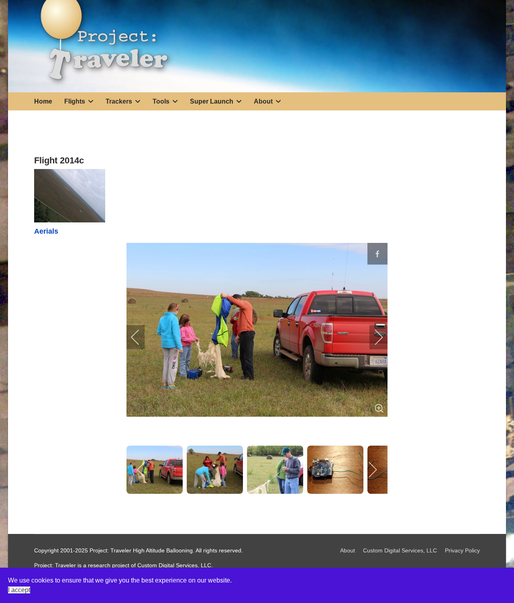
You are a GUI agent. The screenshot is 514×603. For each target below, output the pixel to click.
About (347, 550)
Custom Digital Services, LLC (400, 550)
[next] (373, 337)
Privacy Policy (462, 550)
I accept (19, 590)
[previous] (140, 337)
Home (43, 101)
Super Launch (211, 101)
